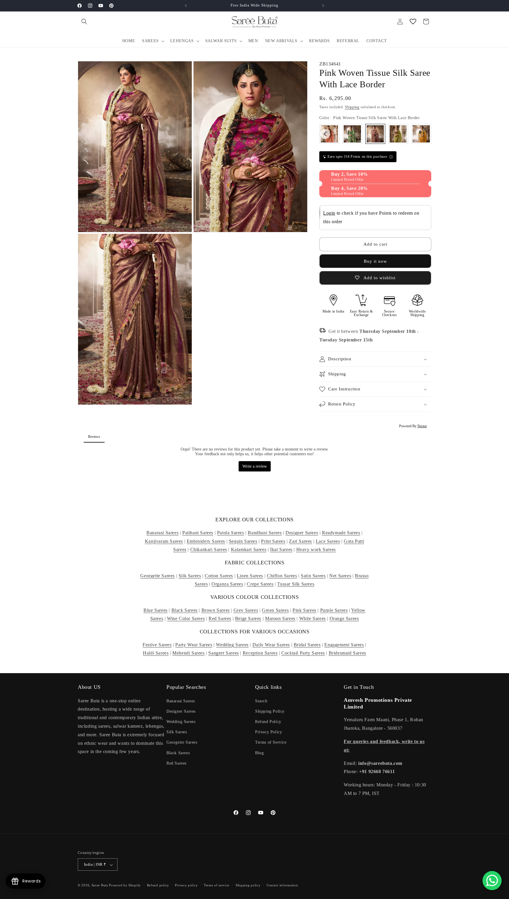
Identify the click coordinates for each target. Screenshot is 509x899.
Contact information (282, 885)
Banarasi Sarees (162, 532)
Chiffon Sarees (282, 575)
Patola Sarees (230, 532)
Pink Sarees (304, 610)
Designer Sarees (301, 532)
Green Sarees (275, 610)
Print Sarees (273, 541)
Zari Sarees (300, 541)
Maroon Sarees (280, 618)
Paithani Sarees (197, 532)
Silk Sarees (190, 575)
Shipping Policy (270, 711)
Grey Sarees (246, 610)
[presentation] (325, 134)
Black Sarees (184, 610)
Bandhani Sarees (265, 532)
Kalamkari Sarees (249, 549)
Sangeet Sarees (223, 652)
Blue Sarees (155, 610)
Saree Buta (100, 885)
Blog (259, 752)
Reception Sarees (260, 652)
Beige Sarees (248, 618)
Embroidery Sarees (206, 541)
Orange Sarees (344, 618)
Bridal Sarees (307, 644)
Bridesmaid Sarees (347, 652)
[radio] (352, 134)
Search (261, 701)
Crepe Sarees (260, 583)
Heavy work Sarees (316, 549)
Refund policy (158, 885)
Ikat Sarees (281, 549)
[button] (84, 21)
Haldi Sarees (155, 652)
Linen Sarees (250, 575)
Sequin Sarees (243, 541)
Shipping (352, 107)
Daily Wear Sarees (271, 644)
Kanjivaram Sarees (164, 541)
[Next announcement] (323, 5)
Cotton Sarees (219, 575)
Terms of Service (271, 742)
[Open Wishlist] (412, 21)
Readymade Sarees (341, 532)
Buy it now (375, 261)
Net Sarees (340, 575)
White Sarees (312, 618)
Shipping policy (248, 885)
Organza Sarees (227, 583)
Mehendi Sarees (188, 652)
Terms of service (216, 885)
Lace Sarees (328, 541)
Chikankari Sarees (208, 549)
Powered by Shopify (125, 885)
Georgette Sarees (157, 575)
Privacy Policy (268, 732)
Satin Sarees (313, 575)
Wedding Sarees (232, 644)
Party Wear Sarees (193, 644)
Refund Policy (268, 721)
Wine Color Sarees (186, 618)
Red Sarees (220, 618)
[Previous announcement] (185, 5)
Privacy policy (186, 885)
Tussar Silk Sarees (295, 583)
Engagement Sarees (344, 644)
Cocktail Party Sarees (303, 652)
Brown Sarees (215, 610)
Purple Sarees (334, 610)
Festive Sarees (157, 644)
